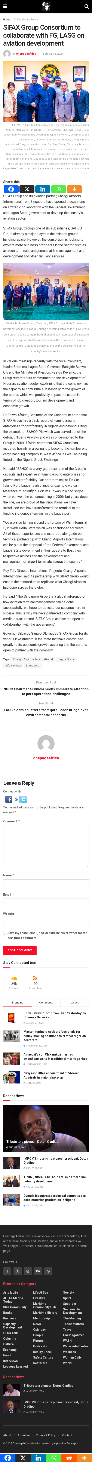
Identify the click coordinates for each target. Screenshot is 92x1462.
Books (7, 1312)
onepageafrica (26, 53)
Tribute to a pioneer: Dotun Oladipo (32, 1142)
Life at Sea (40, 1292)
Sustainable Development (72, 1311)
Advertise (24, 1435)
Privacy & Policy (45, 1435)
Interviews (10, 1361)
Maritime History (45, 1312)
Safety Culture (43, 1357)
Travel (67, 1329)
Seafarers (40, 1363)
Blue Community (15, 1307)
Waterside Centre (75, 1346)
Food (7, 1355)
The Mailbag (72, 1318)
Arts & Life (10, 1292)
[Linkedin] (42, 189)
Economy (9, 1349)
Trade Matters (73, 1324)
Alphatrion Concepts (66, 1443)
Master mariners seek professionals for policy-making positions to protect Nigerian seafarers (55, 1036)
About (7, 1435)
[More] (74, 189)
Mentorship (41, 1318)
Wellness (69, 1352)
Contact (67, 1435)
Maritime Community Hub (44, 1305)
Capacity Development (12, 1325)
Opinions (39, 1329)
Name (8, 875)
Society (68, 1292)
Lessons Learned (15, 1366)
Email (8, 895)
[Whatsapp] (58, 189)
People (38, 1335)
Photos (38, 1340)
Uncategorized (74, 1335)
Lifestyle (39, 1298)
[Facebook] (11, 189)
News (37, 1324)
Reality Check (42, 1352)
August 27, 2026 (17, 1147)
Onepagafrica (21, 1443)
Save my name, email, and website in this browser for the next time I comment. (47, 935)
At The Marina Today (26, 19)
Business (9, 1318)
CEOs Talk (10, 1333)
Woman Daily (72, 1357)
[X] (26, 189)
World (67, 1363)
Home (6, 19)
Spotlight (69, 1303)
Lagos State (66, 659)
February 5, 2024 (53, 53)
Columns (9, 1338)
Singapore (33, 665)
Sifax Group (13, 665)
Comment (11, 821)
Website (9, 914)
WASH (67, 1340)
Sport (67, 1298)
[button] (9, 799)
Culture (8, 1344)
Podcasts (40, 1346)
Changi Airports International (33, 659)
